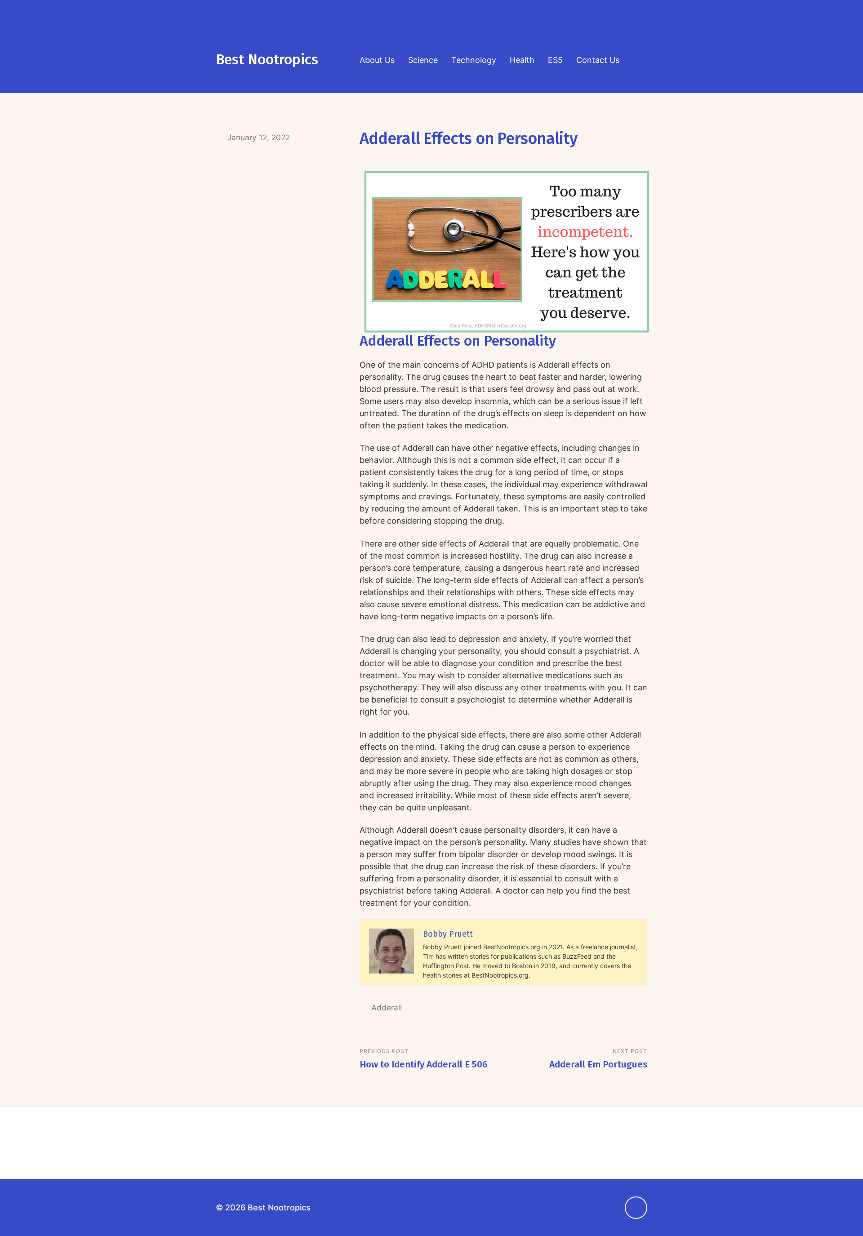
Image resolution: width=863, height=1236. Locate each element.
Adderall (386, 1007)
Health (522, 60)
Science (423, 60)
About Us (377, 60)
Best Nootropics (267, 59)
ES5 (555, 60)
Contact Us (597, 60)
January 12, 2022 (258, 137)
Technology (473, 60)
